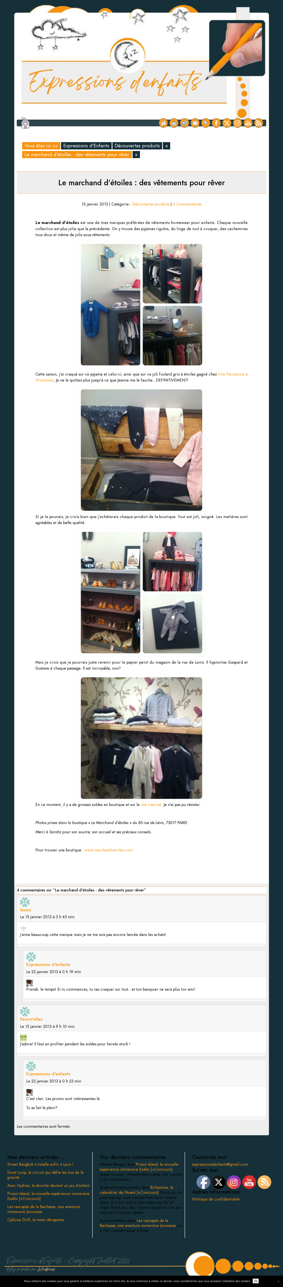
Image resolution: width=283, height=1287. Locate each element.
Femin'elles (31, 1019)
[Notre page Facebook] (216, 122)
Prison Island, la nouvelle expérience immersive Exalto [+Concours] (48, 1196)
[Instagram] (237, 122)
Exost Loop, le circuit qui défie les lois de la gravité (45, 1175)
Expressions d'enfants (48, 964)
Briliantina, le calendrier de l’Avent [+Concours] (136, 1190)
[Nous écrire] (195, 122)
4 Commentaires (187, 204)
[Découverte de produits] (184, 122)
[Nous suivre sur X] (227, 122)
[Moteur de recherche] (205, 122)
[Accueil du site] (25, 123)
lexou (25, 909)
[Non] (278, 1281)
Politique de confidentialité (215, 1199)
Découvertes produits (137, 145)
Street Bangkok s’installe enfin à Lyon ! (40, 1164)
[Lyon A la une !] (163, 122)
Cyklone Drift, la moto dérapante (35, 1220)
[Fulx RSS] (258, 122)
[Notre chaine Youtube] (248, 122)
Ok (255, 1281)
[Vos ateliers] (174, 122)
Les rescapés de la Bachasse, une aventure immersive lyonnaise (43, 1209)
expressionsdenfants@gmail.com (220, 1164)
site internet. (151, 804)
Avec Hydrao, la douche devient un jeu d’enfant (48, 1185)
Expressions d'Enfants (86, 145)
